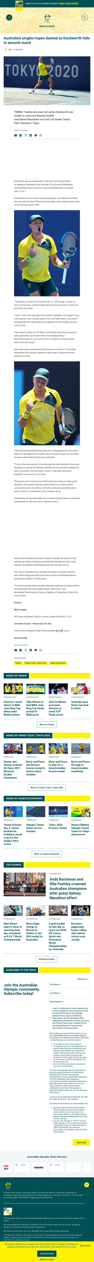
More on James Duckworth (46, 854)
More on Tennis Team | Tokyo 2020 (47, 787)
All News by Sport (47, 959)
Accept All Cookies (47, 1254)
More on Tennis (47, 724)
